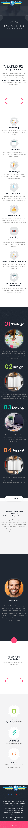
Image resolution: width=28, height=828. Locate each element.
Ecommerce (14, 215)
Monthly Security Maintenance (14, 284)
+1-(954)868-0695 (16, 722)
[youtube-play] (16, 794)
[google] (14, 794)
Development (14, 149)
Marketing (14, 127)
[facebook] (8, 794)
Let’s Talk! (14, 681)
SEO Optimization (14, 193)
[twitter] (11, 794)
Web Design (14, 171)
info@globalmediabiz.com (14, 743)
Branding (14, 237)
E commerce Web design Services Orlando (13, 815)
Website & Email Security (14, 261)
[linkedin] (19, 794)
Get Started (14, 38)
